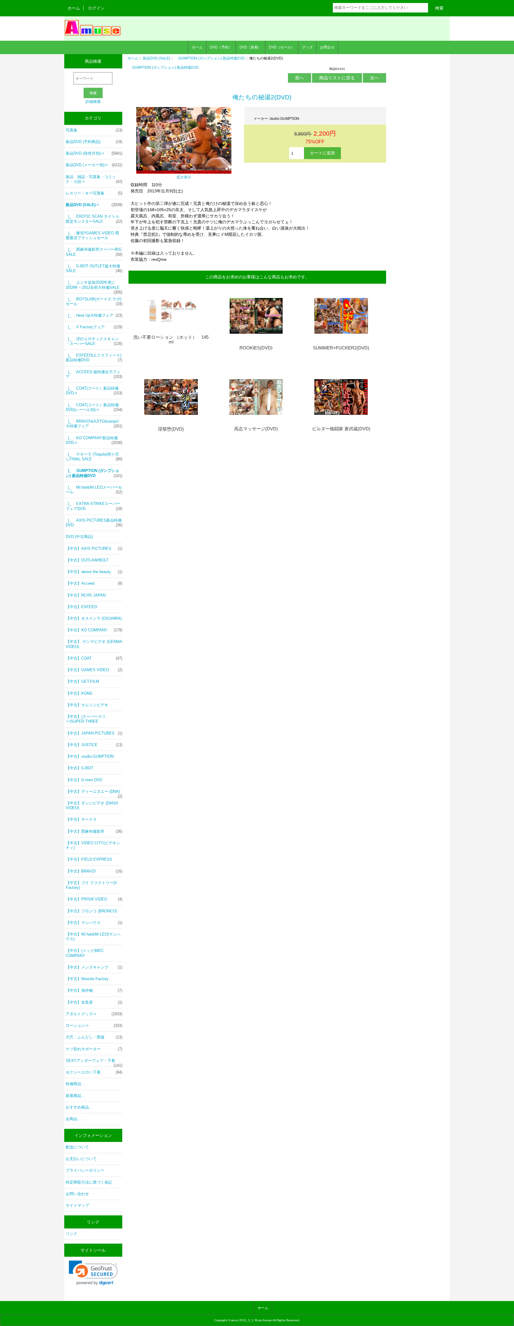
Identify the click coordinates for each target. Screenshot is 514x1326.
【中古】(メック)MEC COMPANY (85, 953)
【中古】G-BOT (79, 768)
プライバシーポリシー (85, 1170)
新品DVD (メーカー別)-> (94, 165)
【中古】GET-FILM (82, 681)
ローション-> (94, 1025)
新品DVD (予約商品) (94, 141)
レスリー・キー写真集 (94, 193)
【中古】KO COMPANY (94, 630)
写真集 (94, 130)
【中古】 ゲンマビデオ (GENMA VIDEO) (94, 644)
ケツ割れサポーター (94, 1049)
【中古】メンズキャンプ (94, 967)
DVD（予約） (221, 47)
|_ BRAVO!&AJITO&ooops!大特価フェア (94, 423)
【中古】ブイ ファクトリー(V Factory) (91, 885)
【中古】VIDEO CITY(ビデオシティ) (93, 845)
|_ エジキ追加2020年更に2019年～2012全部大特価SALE (94, 286)
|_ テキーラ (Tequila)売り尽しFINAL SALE (94, 456)
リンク (71, 1233)
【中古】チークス (81, 819)
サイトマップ (77, 1205)
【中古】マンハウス (94, 922)
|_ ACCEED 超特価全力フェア (94, 374)
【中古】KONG (79, 693)
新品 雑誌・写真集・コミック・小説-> (94, 179)
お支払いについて (81, 1158)
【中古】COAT (94, 658)
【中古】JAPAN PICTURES (94, 733)
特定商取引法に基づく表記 (89, 1182)
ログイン (96, 8)
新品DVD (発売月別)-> (94, 153)
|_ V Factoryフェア (94, 327)
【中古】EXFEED (81, 607)
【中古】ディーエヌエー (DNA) (94, 793)
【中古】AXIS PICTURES (94, 548)
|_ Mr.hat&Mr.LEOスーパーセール (94, 489)
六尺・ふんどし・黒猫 (94, 1037)
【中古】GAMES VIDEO (94, 670)
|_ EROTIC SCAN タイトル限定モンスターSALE (94, 218)
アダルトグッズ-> (94, 1014)
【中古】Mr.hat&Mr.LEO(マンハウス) (93, 936)
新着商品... (75, 1095)
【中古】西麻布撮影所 (94, 831)
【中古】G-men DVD (84, 780)
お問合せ (327, 47)
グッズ (307, 47)
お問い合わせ (77, 1194)
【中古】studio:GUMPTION (90, 756)
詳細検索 (93, 101)
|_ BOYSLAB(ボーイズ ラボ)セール (94, 301)
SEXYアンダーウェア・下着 (94, 1062)
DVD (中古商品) (79, 536)
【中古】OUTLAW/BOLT (87, 560)
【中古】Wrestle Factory (87, 979)
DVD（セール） (281, 47)
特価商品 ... (76, 1084)
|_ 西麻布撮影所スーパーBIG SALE (94, 251)
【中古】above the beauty (94, 571)
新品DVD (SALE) (156, 58)
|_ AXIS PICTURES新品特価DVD (94, 522)
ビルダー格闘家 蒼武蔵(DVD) (341, 428)
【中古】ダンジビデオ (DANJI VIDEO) (92, 805)
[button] (93, 1273)
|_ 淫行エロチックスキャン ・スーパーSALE (94, 341)
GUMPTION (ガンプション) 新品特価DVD (210, 58)
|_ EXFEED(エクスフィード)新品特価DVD (94, 357)
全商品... (73, 1119)
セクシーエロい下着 (94, 1072)
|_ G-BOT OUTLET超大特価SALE (94, 268)
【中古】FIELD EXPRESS (89, 859)
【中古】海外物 (94, 990)
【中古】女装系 (94, 1002)
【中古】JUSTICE (94, 745)
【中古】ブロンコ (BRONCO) (91, 911)
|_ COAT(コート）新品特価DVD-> (94, 390)
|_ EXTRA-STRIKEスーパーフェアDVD (94, 506)
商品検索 (93, 61)
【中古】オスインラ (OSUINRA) (94, 618)
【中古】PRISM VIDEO (94, 899)
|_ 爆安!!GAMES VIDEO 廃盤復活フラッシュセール (92, 235)
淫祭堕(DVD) (171, 429)
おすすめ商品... (79, 1107)
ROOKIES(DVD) (255, 348)
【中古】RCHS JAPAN (86, 595)
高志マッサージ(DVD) (256, 428)
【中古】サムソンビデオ (87, 705)
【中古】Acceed (94, 583)
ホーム (74, 8)
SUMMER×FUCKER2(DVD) (341, 348)
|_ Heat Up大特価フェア (94, 315)
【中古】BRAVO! (94, 871)
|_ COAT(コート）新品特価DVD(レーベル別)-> (94, 407)
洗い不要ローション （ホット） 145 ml (171, 339)
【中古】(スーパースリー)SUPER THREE (86, 719)
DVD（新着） (250, 47)
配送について (77, 1147)
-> (94, 205)
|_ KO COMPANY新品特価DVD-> (94, 440)
